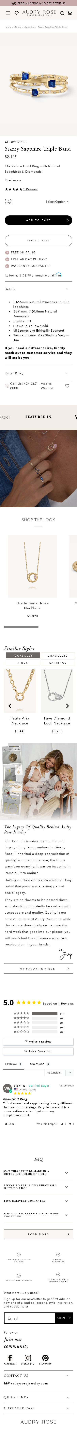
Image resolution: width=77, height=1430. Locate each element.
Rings (18, 27)
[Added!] (67, 386)
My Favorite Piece (37, 968)
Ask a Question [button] (40, 1051)
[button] (63, 1124)
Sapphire (29, 27)
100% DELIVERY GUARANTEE (24, 1201)
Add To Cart (38, 220)
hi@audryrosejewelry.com (26, 1383)
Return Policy (14, 373)
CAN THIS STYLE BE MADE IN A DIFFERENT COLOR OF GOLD (26, 1172)
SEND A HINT (38, 240)
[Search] (62, 13)
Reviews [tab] (11, 1064)
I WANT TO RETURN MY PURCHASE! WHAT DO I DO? (30, 1187)
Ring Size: (8, 202)
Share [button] (12, 1124)
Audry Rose (15, 142)
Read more (13, 180)
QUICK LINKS (16, 1397)
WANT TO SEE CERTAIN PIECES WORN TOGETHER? (31, 1215)
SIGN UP (64, 1318)
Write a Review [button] (40, 1041)
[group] (20, 701)
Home (8, 27)
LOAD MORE (38, 1234)
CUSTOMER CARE (19, 1408)
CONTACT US (16, 1375)
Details (10, 289)
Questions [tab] (37, 1064)
